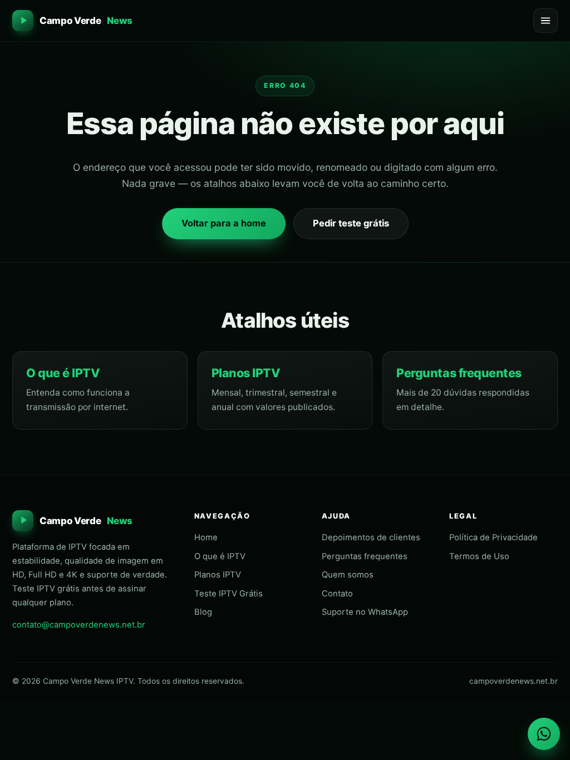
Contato (337, 594)
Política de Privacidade (493, 537)
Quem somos (348, 575)
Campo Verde (86, 20)
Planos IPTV (246, 373)
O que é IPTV (63, 373)
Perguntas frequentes (459, 373)
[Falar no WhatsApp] (544, 734)
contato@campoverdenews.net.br (78, 625)
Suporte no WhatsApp (365, 612)
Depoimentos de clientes (371, 537)
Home (206, 537)
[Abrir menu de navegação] (545, 20)
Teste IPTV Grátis (228, 594)
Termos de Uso (479, 556)
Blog (203, 612)
